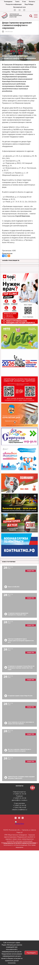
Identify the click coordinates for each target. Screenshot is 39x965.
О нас (24, 1)
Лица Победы (29, 4)
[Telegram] (6, 256)
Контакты (32, 1)
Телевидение (8, 1)
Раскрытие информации (14, 4)
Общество (30, 570)
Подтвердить (31, 953)
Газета (17, 1)
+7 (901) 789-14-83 (19, 807)
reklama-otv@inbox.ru (19, 809)
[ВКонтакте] (3, 256)
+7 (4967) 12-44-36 (19, 794)
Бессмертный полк (19, 7)
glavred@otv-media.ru (19, 800)
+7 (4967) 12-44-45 (19, 805)
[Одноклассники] (9, 256)
